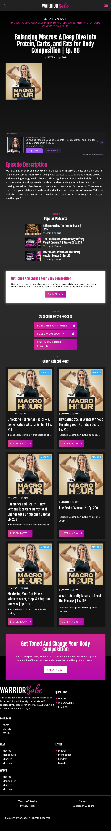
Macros (59, 18)
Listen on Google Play (50, 344)
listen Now (18, 443)
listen (48, 18)
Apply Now (54, 294)
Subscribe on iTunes (52, 325)
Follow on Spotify (51, 333)
